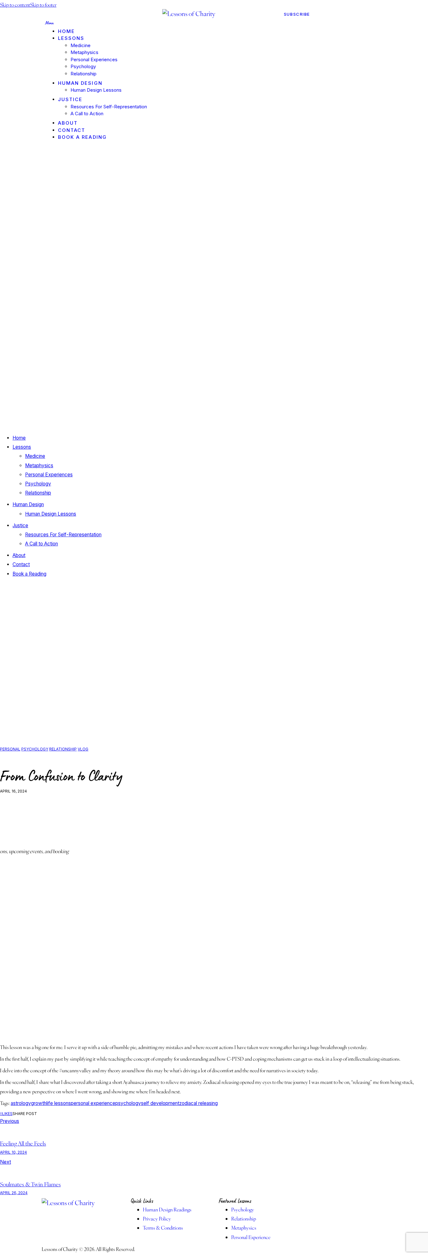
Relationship (63, 749)
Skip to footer (43, 4)
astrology (21, 1103)
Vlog (83, 749)
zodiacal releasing (198, 1103)
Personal (10, 749)
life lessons (58, 1103)
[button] (6, 1113)
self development (160, 1103)
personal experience (93, 1103)
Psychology (34, 749)
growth (38, 1103)
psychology (128, 1103)
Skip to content (15, 4)
